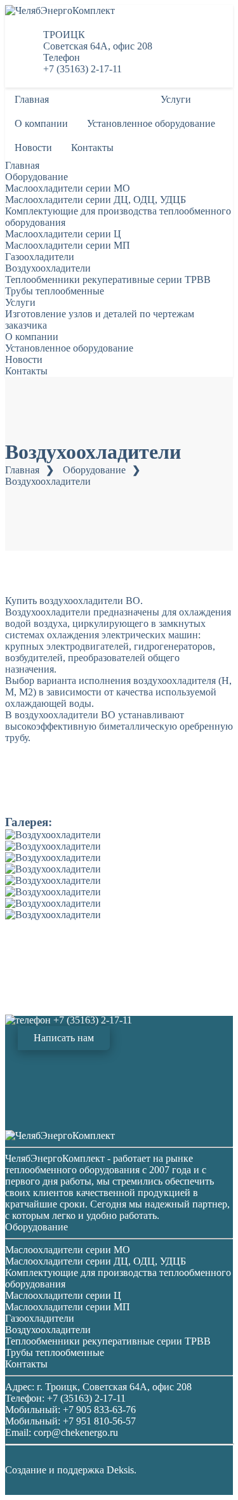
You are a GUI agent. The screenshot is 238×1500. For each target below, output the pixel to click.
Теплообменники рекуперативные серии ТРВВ (108, 279)
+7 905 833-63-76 (99, 1409)
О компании (41, 123)
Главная (32, 99)
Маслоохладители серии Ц (63, 233)
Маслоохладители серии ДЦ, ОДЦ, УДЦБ (95, 199)
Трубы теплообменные (54, 291)
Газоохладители (39, 256)
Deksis (120, 1469)
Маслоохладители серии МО (67, 188)
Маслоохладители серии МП (67, 245)
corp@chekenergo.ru (76, 1432)
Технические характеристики (98, 757)
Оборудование (99, 99)
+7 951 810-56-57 (99, 1421)
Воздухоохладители (48, 268)
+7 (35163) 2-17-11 (82, 68)
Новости (33, 147)
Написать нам (64, 1037)
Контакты (92, 147)
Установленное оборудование (151, 123)
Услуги (176, 99)
